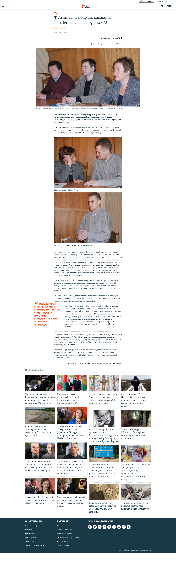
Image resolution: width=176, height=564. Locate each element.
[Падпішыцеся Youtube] (104, 527)
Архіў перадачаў (31, 538)
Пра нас (59, 526)
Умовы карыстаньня (64, 545)
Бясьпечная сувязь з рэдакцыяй (68, 538)
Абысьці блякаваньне (64, 530)
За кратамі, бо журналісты (34, 545)
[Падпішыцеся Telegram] (124, 527)
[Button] (105, 38)
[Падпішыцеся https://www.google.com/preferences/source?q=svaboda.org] (90, 527)
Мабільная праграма (64, 534)
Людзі (56, 13)
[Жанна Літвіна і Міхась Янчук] (88, 188)
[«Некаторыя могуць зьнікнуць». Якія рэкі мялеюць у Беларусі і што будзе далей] (40, 415)
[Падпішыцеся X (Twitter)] (100, 527)
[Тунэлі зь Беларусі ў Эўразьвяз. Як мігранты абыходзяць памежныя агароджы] (136, 418)
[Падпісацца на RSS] (128, 527)
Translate (171, 1)
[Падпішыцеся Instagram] (119, 527)
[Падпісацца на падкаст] (109, 527)
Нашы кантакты (62, 541)
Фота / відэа (29, 541)
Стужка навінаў (31, 526)
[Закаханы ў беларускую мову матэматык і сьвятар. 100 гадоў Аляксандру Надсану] (104, 492)
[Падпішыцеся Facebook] (95, 527)
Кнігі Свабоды (30, 534)
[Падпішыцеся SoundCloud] (114, 527)
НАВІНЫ (169, 6)
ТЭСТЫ (161, 6)
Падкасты (28, 530)
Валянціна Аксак (60, 28)
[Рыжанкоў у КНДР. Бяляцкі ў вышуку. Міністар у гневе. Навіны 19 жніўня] (40, 486)
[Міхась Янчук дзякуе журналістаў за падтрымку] (88, 243)
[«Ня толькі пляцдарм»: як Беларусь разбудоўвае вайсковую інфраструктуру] (136, 492)
